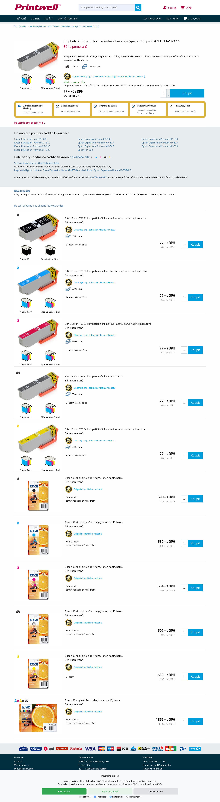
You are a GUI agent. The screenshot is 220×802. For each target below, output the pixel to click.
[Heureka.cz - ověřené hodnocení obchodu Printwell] (200, 12)
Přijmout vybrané (110, 791)
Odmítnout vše (156, 791)
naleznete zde (79, 157)
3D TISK (35, 18)
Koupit (187, 93)
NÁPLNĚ (21, 18)
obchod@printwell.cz (160, 765)
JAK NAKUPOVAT (152, 18)
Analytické (101, 796)
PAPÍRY (49, 18)
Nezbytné (86, 796)
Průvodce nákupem (23, 768)
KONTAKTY (172, 18)
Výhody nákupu (21, 765)
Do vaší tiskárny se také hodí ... (29, 122)
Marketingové (135, 796)
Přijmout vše (64, 791)
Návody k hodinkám (153, 768)
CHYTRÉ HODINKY (67, 18)
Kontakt (18, 761)
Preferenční (117, 796)
